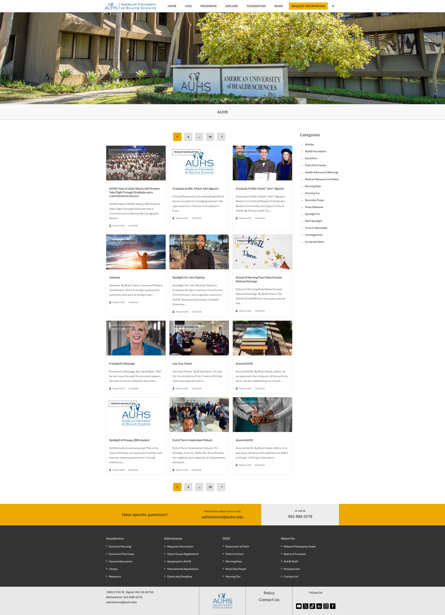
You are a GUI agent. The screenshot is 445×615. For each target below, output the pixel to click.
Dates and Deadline (179, 576)
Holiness (115, 277)
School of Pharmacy (121, 554)
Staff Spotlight (313, 221)
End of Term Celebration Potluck (192, 440)
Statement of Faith (237, 546)
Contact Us (291, 576)
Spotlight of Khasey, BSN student (129, 440)
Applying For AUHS (179, 561)
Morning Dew (313, 186)
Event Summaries (315, 165)
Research (115, 576)
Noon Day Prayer (235, 569)
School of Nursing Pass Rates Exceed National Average (259, 279)
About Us (288, 538)
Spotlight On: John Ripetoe (188, 277)
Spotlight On (312, 214)
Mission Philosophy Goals (299, 546)
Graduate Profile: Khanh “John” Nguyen (260, 188)
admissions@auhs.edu (222, 517)
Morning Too (312, 193)
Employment (292, 569)
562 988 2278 (300, 516)
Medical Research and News (322, 179)
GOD (226, 538)
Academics (115, 538)
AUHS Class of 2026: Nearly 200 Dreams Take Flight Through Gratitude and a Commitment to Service (134, 192)
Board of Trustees (295, 554)
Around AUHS (244, 363)
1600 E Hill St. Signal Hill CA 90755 (130, 592)
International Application (183, 569)
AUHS (222, 112)
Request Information (308, 6)
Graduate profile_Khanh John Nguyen (195, 188)
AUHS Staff (291, 561)
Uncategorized (313, 235)
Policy (269, 593)
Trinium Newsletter (123, 152)
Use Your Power (182, 363)
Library (113, 569)
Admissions (173, 538)
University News (314, 242)
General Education (120, 561)
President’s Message (122, 363)
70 (210, 137)
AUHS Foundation (315, 151)
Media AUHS (118, 225)
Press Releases (314, 207)
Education (311, 158)
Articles (309, 144)
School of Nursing (120, 546)
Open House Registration (183, 554)
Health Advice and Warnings (321, 172)
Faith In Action (234, 554)
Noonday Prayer (314, 200)
